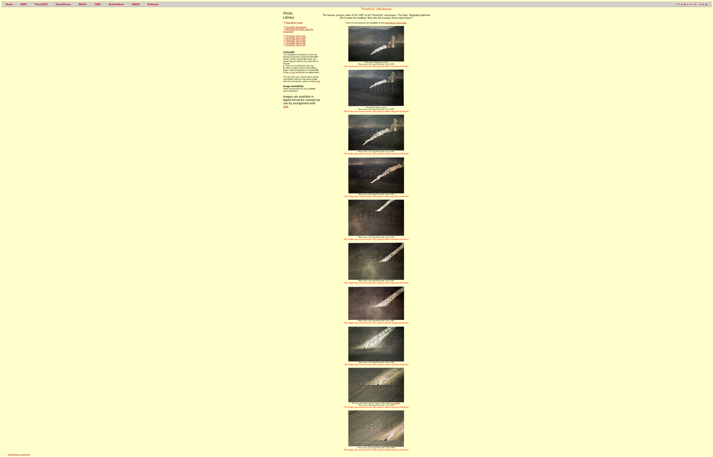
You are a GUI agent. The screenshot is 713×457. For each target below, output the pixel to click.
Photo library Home (294, 23)
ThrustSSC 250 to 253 (295, 36)
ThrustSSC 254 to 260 (295, 38)
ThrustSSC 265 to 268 (295, 43)
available (396, 403)
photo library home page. (396, 23)
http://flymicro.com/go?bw (19, 454)
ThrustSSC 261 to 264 (295, 40)
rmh (293, 72)
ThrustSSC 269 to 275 (295, 45)
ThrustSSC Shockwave (296, 27)
